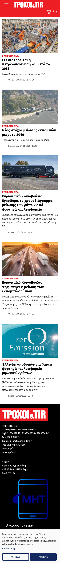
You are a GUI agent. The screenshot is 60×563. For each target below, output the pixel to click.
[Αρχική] (29, 5)
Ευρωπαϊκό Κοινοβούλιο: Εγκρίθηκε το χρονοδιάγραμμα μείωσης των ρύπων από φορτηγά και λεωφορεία (27, 203)
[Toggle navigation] (6, 5)
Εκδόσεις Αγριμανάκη (14, 465)
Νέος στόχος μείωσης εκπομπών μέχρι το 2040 (29, 132)
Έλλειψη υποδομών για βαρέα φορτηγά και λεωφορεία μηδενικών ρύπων (27, 369)
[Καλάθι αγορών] (49, 12)
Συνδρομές (8, 448)
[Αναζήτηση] (55, 12)
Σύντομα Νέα (10, 56)
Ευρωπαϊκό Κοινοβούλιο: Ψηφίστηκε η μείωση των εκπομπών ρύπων (23, 287)
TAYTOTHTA (9, 473)
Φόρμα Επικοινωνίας (13, 445)
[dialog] (30, 547)
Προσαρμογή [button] (8, 548)
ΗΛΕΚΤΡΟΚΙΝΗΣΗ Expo (15, 469)
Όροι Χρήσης (9, 452)
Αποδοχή (43, 557)
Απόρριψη (15, 557)
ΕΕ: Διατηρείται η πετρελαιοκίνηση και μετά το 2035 (26, 64)
